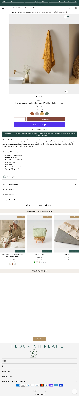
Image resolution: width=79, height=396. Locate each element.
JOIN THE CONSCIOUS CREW (13, 381)
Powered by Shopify (39, 394)
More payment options (39, 129)
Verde (47, 114)
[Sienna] (11, 333)
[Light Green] (34, 262)
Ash (37, 114)
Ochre (42, 114)
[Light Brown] (37, 262)
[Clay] (10, 264)
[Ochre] (16, 333)
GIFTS (4, 366)
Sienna (32, 114)
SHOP (4, 361)
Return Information (10, 184)
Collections (21, 12)
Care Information (10, 200)
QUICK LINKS (7, 376)
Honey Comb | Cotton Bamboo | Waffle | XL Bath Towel (49, 12)
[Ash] (14, 333)
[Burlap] (12, 264)
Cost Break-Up (9, 189)
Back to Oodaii (41, 339)
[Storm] (15, 264)
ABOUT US (6, 371)
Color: (39, 109)
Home (14, 12)
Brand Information (10, 195)
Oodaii (28, 12)
